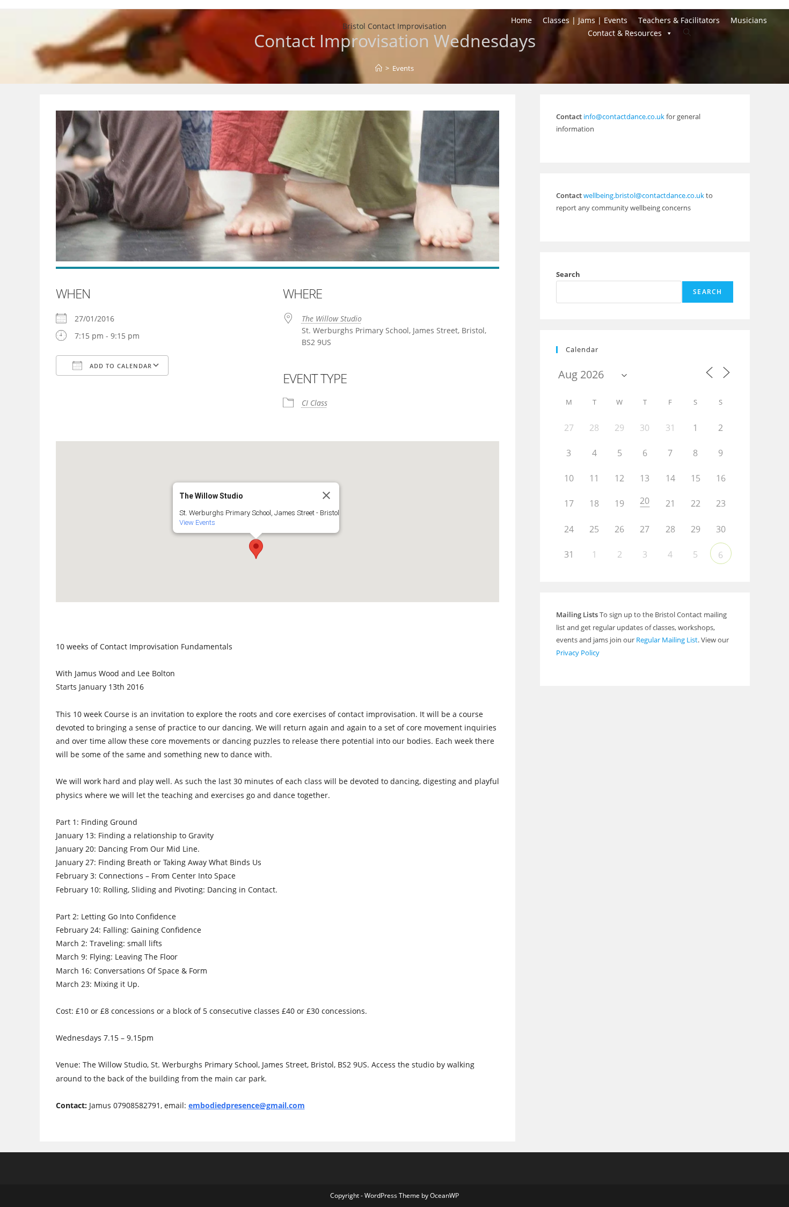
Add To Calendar (119, 366)
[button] (256, 549)
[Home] (378, 68)
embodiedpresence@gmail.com (246, 1105)
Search (568, 274)
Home (521, 20)
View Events (197, 522)
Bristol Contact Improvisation (394, 26)
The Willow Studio (332, 318)
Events (403, 68)
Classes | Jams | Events (585, 20)
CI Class (314, 403)
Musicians (748, 20)
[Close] (326, 495)
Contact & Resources (625, 33)
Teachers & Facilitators (679, 20)
